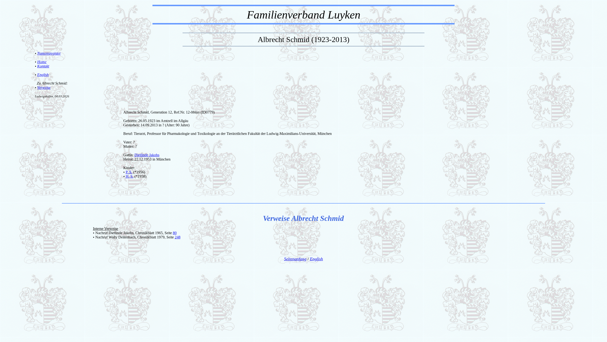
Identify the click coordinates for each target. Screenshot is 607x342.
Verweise (44, 88)
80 (175, 233)
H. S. (129, 176)
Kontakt (43, 66)
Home (41, 62)
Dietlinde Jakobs (146, 155)
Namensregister (49, 53)
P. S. (129, 172)
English (43, 75)
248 (177, 237)
